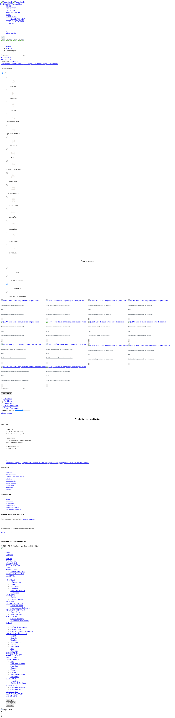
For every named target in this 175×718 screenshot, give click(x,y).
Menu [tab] (8, 552)
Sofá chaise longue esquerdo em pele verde (58, 326)
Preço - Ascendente (11, 406)
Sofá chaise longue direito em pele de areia (100, 350)
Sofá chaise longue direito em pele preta (12, 305)
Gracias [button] (32, 519)
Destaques (8, 399)
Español (86, 463)
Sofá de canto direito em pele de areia (99, 326)
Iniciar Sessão (11, 33)
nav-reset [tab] (10, 705)
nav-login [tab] (10, 700)
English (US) (20, 463)
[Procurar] (24, 55)
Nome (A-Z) (8, 403)
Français (28, 463)
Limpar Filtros (6, 413)
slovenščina (78, 463)
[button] (14, 62)
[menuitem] (9, 6)
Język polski (49, 463)
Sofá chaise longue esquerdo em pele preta (58, 305)
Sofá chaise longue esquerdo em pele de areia (141, 350)
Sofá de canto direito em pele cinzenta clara (13, 349)
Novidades (8, 401)
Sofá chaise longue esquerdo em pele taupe (58, 371)
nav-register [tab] (11, 703)
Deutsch (35, 463)
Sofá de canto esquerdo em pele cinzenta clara (59, 349)
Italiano (42, 463)
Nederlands (10, 463)
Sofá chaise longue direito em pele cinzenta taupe (15, 371)
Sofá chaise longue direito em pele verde (12, 326)
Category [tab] (9, 555)
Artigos (8, 46)
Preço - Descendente (11, 408)
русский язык (68, 463)
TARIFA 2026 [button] (6, 57)
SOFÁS (9, 49)
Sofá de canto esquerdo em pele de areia (139, 326)
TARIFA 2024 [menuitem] (5, 4)
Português (58, 463)
